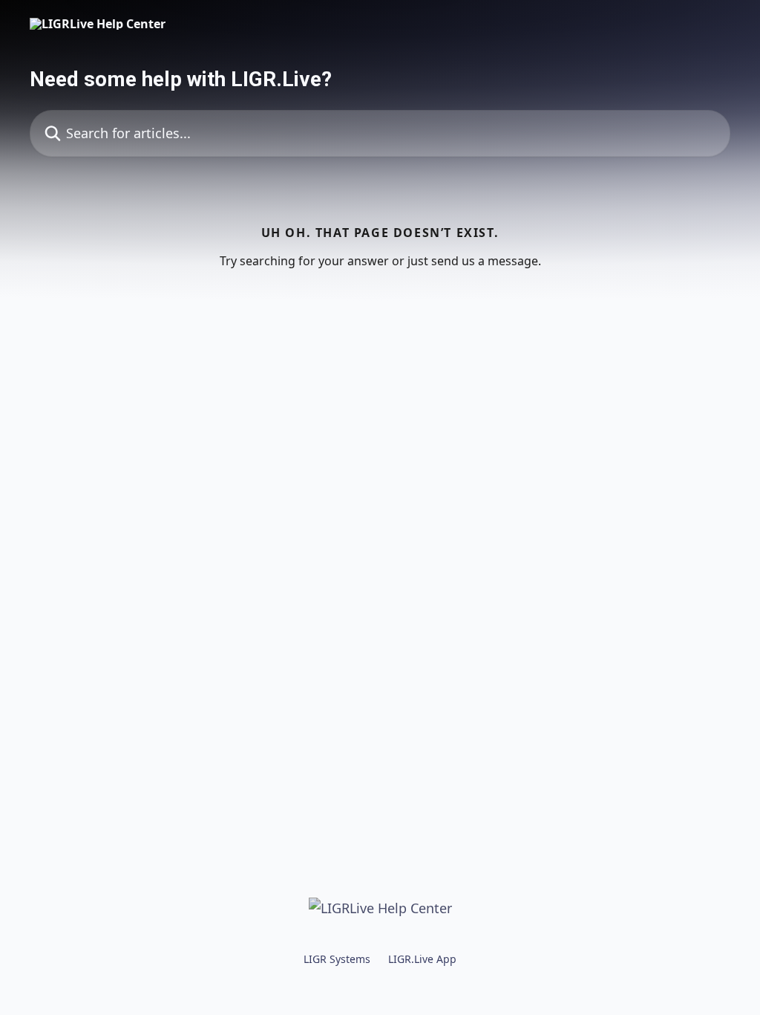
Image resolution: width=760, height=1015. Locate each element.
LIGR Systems (337, 959)
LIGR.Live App (422, 959)
